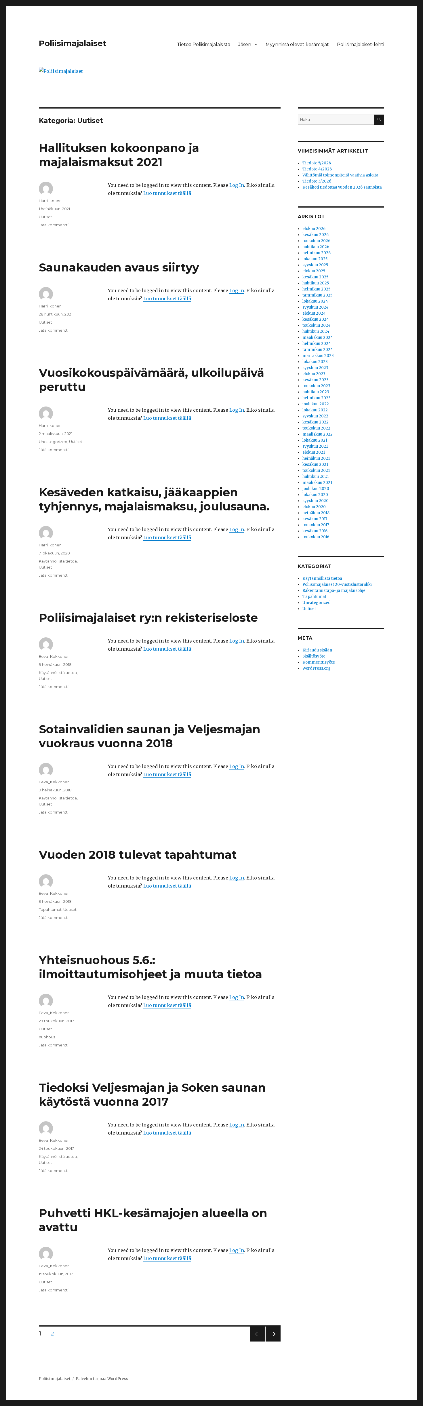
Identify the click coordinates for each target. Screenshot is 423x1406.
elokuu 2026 (313, 228)
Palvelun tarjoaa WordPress (102, 1378)
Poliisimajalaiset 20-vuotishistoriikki (337, 584)
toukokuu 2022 (316, 428)
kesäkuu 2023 (315, 379)
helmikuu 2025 (316, 289)
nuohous (47, 1037)
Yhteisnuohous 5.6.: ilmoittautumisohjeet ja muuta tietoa (150, 967)
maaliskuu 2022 (317, 434)
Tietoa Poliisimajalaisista (203, 44)
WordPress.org (316, 668)
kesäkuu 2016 (314, 531)
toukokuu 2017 (315, 524)
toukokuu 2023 (316, 385)
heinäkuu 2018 (315, 512)
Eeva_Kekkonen (54, 656)
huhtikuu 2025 (315, 283)
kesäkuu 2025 (315, 277)
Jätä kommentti (53, 225)
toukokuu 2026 (316, 240)
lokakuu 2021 (314, 440)
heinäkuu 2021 (316, 458)
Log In (236, 185)
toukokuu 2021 (316, 470)
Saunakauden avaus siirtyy (119, 267)
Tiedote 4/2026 (317, 169)
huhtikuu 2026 (315, 246)
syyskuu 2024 (315, 307)
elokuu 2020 (314, 506)
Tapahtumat (50, 909)
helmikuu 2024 (316, 343)
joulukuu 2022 (315, 404)
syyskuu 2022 (315, 416)
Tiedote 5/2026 (316, 163)
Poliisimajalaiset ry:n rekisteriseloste (148, 618)
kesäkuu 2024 (315, 319)
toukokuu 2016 (315, 537)
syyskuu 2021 (315, 446)
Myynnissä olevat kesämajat (297, 44)
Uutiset (45, 216)
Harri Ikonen (50, 200)
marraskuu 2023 (318, 355)
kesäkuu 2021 (315, 464)
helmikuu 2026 (316, 252)
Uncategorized (53, 441)
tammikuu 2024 (317, 349)
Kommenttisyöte (318, 662)
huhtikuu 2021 (315, 476)
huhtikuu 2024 (315, 331)
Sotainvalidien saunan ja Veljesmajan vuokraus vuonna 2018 (149, 736)
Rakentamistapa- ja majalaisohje (333, 590)
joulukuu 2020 (315, 488)
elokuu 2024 (314, 313)
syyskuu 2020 (315, 500)
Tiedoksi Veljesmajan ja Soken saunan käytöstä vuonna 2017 (152, 1094)
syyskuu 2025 (315, 265)
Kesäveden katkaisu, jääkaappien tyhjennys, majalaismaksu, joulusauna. (154, 499)
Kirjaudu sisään (317, 650)
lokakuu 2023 (315, 361)
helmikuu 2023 (316, 398)
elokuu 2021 (313, 452)
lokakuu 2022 (315, 410)
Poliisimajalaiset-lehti (360, 44)
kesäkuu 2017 (314, 518)
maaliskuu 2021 (317, 482)
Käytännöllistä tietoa (58, 561)
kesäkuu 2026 (315, 234)
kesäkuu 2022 (315, 422)
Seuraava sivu (273, 1341)
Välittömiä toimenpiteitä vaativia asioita (340, 175)
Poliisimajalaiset (72, 43)
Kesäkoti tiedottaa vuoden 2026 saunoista (342, 187)
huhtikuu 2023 (315, 392)
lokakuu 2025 (314, 258)
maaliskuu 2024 (317, 337)
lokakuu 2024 (315, 301)
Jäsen (244, 44)
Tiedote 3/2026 (316, 181)
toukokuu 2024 (316, 325)
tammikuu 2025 (317, 295)
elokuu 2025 (313, 271)
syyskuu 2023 (315, 367)
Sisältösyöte (313, 656)
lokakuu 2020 (315, 494)
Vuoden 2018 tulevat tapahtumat (138, 855)
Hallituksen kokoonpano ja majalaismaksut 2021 (119, 155)
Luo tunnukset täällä (167, 193)
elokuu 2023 (313, 373)
